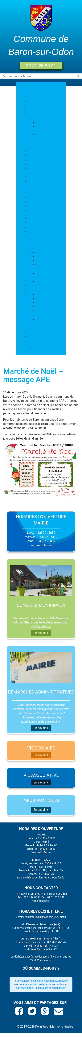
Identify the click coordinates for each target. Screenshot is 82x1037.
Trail (39, 306)
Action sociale (37, 344)
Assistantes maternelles (45, 218)
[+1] (45, 1012)
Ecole (40, 252)
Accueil (28, 86)
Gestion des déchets (42, 231)
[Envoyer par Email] (58, 1012)
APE (39, 281)
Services (28, 325)
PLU (39, 122)
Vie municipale (32, 145)
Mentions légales (61, 1026)
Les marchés (37, 235)
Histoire (33, 109)
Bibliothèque (44, 294)
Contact (28, 350)
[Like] (19, 1012)
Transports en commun (44, 227)
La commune (31, 94)
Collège (41, 256)
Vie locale (29, 241)
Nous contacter (41, 900)
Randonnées (44, 302)
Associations (37, 285)
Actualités (35, 101)
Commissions (37, 176)
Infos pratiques (38, 197)
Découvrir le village (40, 105)
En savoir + (41, 633)
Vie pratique (31, 191)
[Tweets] (32, 1012)
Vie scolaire (36, 248)
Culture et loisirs (39, 289)
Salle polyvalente (39, 206)
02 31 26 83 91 (41, 65)
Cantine (41, 260)
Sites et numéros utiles (44, 201)
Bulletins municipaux (42, 155)
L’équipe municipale (41, 151)
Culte (40, 298)
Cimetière (34, 222)
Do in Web (41, 1026)
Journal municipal (40, 164)
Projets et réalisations (43, 159)
